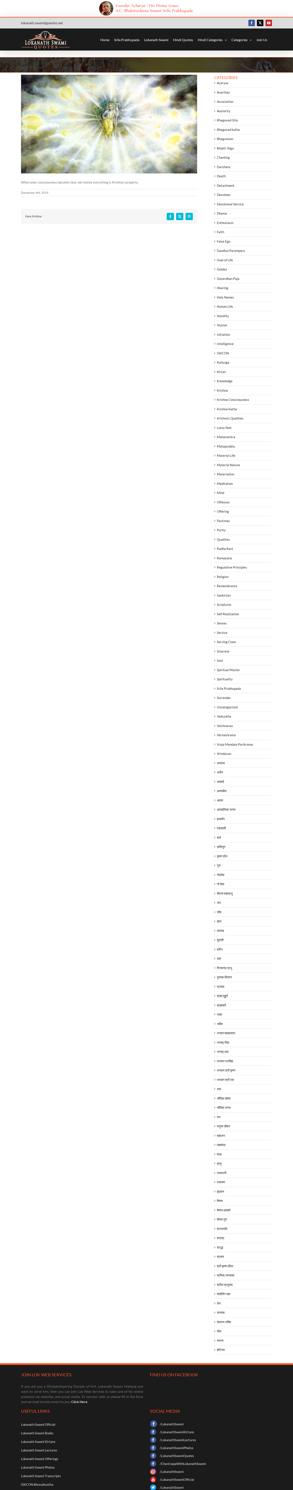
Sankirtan (224, 595)
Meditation (225, 483)
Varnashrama (226, 735)
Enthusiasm (225, 223)
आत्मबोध (222, 791)
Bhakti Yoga (225, 148)
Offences (223, 502)
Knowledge (225, 381)
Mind (220, 493)
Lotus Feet (224, 428)
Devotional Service (230, 204)
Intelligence (225, 344)
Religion (222, 577)
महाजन (221, 1136)
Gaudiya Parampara (231, 250)
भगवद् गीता (223, 1042)
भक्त (219, 1014)
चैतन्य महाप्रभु (225, 893)
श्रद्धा (220, 1247)
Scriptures (224, 604)
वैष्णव (220, 1201)
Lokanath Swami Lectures (39, 1450)
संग (219, 1303)
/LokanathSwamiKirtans (177, 1432)
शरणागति (222, 1229)
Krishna (222, 390)
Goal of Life (225, 260)
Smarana (223, 651)
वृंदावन (220, 1191)
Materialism (225, 474)
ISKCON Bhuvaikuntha (37, 1484)
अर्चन (220, 772)
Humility (223, 316)
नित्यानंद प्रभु (224, 968)
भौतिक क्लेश (224, 1098)
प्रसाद (220, 986)
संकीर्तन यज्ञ (223, 1294)
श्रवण (220, 1257)
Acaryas (222, 83)
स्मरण (220, 1340)
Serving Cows (226, 642)
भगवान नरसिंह (225, 1061)
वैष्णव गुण (222, 1219)
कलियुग (221, 847)
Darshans (223, 167)
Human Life (225, 306)
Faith (220, 232)
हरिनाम (221, 1350)
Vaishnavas (225, 726)
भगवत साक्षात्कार (226, 1033)
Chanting (223, 157)
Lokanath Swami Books (37, 1433)
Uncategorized (227, 707)
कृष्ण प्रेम (222, 856)
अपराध (221, 763)
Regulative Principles (232, 567)
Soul (220, 660)
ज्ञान (219, 921)
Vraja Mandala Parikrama (235, 744)
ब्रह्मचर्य (221, 1005)
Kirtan (221, 372)
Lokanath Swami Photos (38, 1467)
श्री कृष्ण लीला (225, 1266)
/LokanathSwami (172, 1424)
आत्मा (220, 800)
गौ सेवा (220, 884)
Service (222, 633)
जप (219, 903)
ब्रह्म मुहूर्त (222, 996)
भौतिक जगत (224, 1107)
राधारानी (221, 1173)
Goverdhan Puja (228, 279)
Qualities (223, 539)
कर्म (219, 837)
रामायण (221, 1182)
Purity (221, 530)
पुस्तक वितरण (224, 977)
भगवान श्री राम (225, 1080)
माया (219, 1154)
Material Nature (228, 465)
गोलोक (220, 875)
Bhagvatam (225, 139)
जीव (219, 912)
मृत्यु (219, 1163)
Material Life (226, 455)
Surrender (224, 698)
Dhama (222, 213)
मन (219, 1117)
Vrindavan (224, 753)
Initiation (223, 334)
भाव (219, 1089)
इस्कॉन (221, 819)
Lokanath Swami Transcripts (41, 1476)
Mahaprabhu (226, 446)
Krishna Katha (227, 409)
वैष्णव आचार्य (223, 1210)
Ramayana (224, 558)
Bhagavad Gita (227, 120)
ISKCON (223, 353)
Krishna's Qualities (230, 418)
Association (225, 101)
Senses (222, 623)
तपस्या (220, 931)
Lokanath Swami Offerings (39, 1459)
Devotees (224, 195)
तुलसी (220, 940)
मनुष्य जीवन (223, 1126)
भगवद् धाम (223, 1052)
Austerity (223, 111)
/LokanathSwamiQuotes (177, 1456)
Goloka (222, 269)
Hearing (222, 288)
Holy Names (225, 297)
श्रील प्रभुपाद (225, 1285)
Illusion (222, 325)
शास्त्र (220, 1238)
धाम (219, 958)
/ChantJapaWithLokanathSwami (183, 1464)
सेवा (219, 1331)
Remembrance (227, 586)
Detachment (225, 185)
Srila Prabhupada (229, 688)
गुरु (219, 865)
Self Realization (228, 614)
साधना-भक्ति (224, 1322)
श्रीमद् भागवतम (225, 1275)
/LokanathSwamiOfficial (177, 1479)
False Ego (223, 241)
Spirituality (225, 679)
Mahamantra (226, 437)
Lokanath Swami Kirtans (38, 1442)
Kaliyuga (223, 362)
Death (221, 176)
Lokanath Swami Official (38, 1424)
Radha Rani (225, 549)
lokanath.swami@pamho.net (42, 23)
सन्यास (221, 1312)
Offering (223, 511)
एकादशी (221, 828)
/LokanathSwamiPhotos (176, 1448)
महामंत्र (221, 1145)
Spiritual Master (228, 670)
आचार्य (220, 782)
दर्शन (220, 949)
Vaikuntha (224, 716)
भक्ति (220, 1024)
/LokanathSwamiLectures (178, 1440)
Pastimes (223, 521)
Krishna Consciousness (233, 400)
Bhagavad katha (228, 129)
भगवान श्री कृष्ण (226, 1070)
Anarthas (223, 92)
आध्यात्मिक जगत (226, 809)
